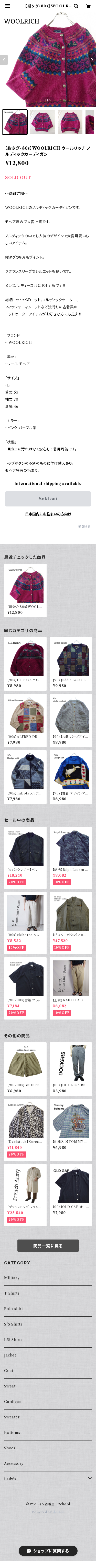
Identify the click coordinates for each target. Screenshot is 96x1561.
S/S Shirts (13, 1324)
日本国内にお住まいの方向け (48, 514)
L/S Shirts (13, 1339)
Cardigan (12, 1401)
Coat (8, 1370)
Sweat (10, 1386)
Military (11, 1278)
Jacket (10, 1355)
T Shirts (11, 1293)
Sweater (12, 1417)
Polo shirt (13, 1309)
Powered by (42, 1512)
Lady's (10, 1479)
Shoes (9, 1448)
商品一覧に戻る (48, 1245)
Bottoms (12, 1432)
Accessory (14, 1463)
